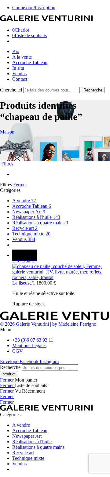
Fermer (20, 184)
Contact (19, 79)
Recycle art (25, 228)
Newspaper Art (28, 211)
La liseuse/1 (24, 282)
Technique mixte (31, 233)
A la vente (22, 57)
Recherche (92, 90)
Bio (15, 51)
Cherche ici (11, 89)
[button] (55, 329)
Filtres (6, 163)
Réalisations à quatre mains (40, 222)
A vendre (24, 200)
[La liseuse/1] (61, 272)
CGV (17, 351)
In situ (18, 68)
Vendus (19, 73)
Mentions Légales (29, 345)
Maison (7, 131)
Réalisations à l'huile (36, 217)
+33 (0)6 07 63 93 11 (32, 340)
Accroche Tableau (29, 62)
